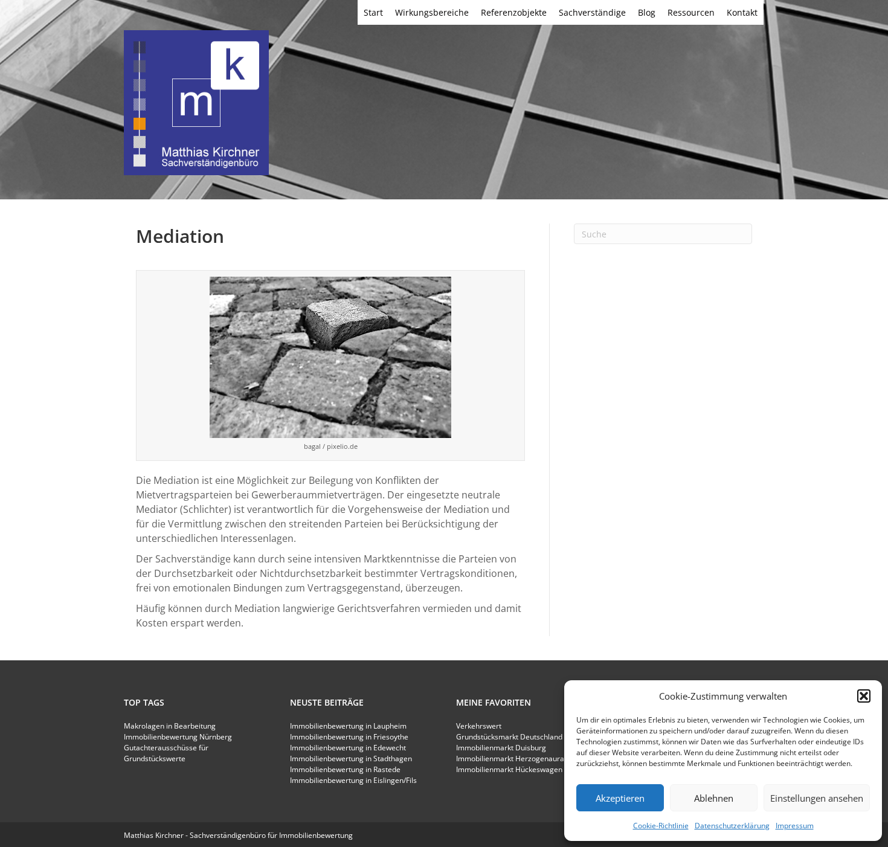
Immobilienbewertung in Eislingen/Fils (353, 780)
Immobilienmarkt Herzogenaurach (514, 758)
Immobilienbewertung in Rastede (345, 769)
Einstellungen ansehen (816, 798)
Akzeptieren (620, 798)
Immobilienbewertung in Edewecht (348, 747)
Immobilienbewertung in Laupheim (348, 726)
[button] (864, 696)
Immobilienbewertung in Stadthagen (351, 758)
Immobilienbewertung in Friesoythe (349, 737)
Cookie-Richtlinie (661, 825)
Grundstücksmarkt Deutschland (509, 737)
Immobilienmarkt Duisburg (501, 747)
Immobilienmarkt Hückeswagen (509, 769)
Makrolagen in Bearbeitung (170, 726)
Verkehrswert (478, 726)
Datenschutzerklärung (732, 825)
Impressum (795, 825)
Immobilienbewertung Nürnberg (178, 737)
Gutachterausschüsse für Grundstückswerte (166, 753)
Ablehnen (713, 798)
